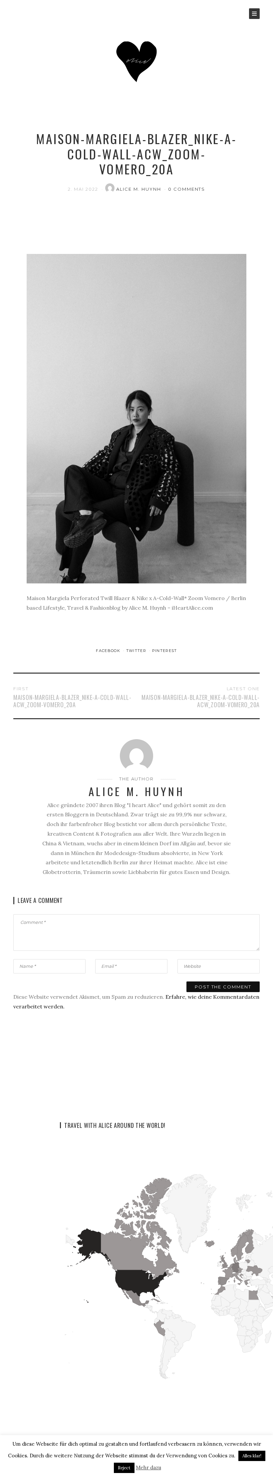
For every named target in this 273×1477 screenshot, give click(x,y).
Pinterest (164, 650)
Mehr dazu (148, 1467)
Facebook (109, 650)
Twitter (137, 650)
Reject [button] (124, 1468)
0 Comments (186, 189)
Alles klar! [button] (251, 1456)
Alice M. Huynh (139, 189)
